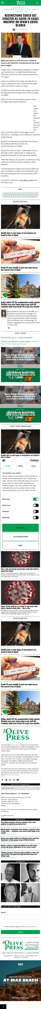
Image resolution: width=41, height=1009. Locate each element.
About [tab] (33, 466)
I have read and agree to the (20, 927)
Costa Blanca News (26, 180)
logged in (14, 337)
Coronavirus (9, 9)
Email (4, 912)
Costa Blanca (20, 9)
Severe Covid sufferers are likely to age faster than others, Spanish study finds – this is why (19, 607)
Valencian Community (30, 196)
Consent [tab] (7, 466)
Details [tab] (20, 466)
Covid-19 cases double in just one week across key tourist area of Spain (19, 268)
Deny (20, 545)
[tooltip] (8, 328)
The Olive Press (17, 196)
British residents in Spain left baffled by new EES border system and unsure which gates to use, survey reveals (19, 846)
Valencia (35, 9)
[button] (38, 788)
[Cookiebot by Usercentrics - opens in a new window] (30, 460)
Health (26, 193)
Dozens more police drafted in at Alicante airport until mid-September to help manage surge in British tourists (20, 839)
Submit (20, 932)
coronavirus (7, 193)
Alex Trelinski (23, 29)
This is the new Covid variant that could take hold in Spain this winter (20, 570)
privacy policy (31, 926)
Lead (28, 9)
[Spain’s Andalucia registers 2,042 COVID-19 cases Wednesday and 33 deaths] (20, 373)
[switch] (36, 505)
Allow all (20, 528)
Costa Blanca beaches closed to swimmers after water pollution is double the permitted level (18, 823)
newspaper (7, 196)
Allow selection (20, 536)
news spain (34, 193)
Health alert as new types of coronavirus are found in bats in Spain (18, 234)
